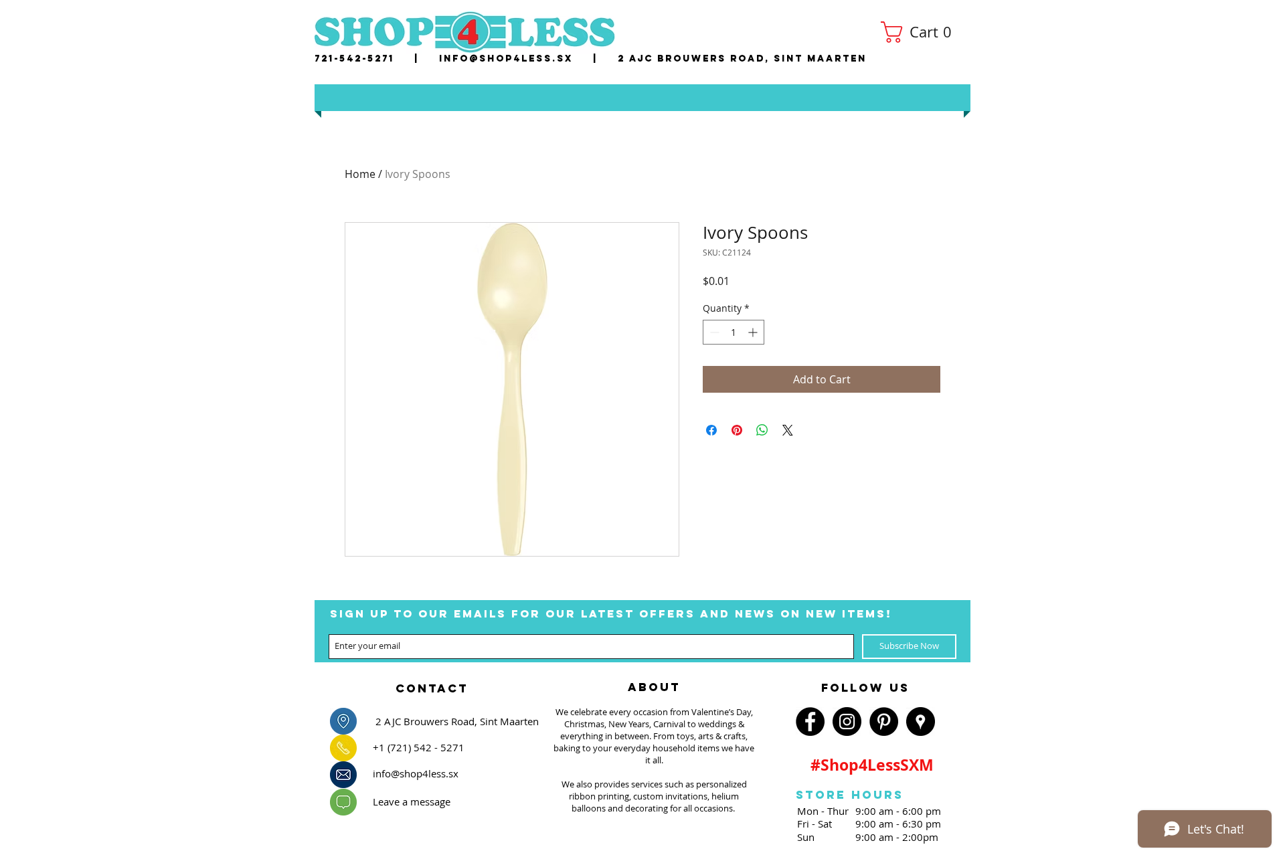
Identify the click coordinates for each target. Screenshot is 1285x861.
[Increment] (754, 332)
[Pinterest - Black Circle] (883, 721)
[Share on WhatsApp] (762, 430)
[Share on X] (788, 430)
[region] (432, 684)
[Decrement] (713, 332)
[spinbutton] (733, 332)
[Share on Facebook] (711, 430)
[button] (921, 32)
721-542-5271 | (377, 58)
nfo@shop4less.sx (508, 58)
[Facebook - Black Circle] (810, 721)
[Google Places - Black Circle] (920, 721)
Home (360, 174)
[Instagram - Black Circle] (847, 721)
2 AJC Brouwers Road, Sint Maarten (742, 58)
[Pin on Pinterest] (737, 430)
